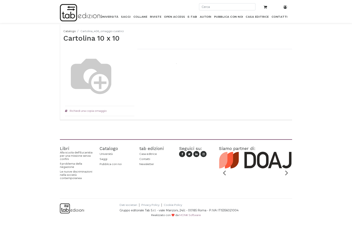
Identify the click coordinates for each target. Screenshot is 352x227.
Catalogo (69, 31)
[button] (224, 172)
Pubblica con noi (111, 164)
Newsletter (146, 164)
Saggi (103, 159)
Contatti (144, 159)
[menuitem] (109, 17)
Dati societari (128, 204)
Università (106, 153)
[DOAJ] (255, 182)
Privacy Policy (150, 204)
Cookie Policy (173, 204)
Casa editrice (148, 153)
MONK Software (190, 215)
